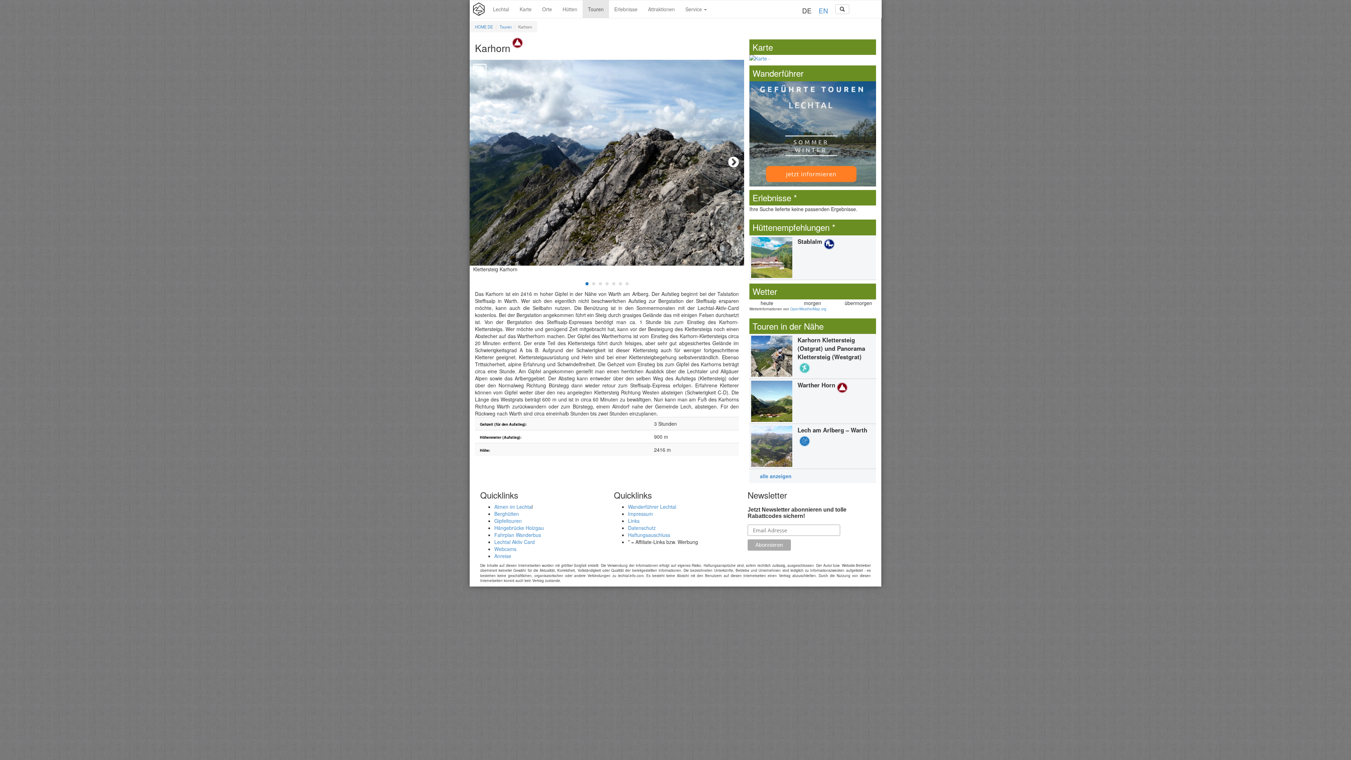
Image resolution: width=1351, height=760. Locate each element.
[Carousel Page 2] (593, 283)
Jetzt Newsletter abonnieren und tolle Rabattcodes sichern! (797, 513)
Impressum (640, 513)
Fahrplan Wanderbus (517, 534)
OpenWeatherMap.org (808, 308)
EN (823, 10)
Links (634, 520)
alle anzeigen (776, 476)
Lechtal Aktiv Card (514, 541)
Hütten (570, 9)
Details (812, 257)
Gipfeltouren (508, 520)
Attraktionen (661, 9)
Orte (547, 9)
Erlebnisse (626, 9)
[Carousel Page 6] (620, 283)
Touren (596, 9)
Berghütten (506, 513)
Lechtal (501, 9)
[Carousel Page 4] (607, 283)
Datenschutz (642, 527)
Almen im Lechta (513, 506)
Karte (526, 9)
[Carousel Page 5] (613, 283)
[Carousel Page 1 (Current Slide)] (587, 283)
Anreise (502, 555)
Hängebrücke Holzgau (519, 527)
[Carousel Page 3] (600, 283)
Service (694, 9)
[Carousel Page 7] (627, 283)
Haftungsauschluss (649, 534)
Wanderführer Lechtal (652, 506)
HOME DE (484, 27)
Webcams (505, 548)
